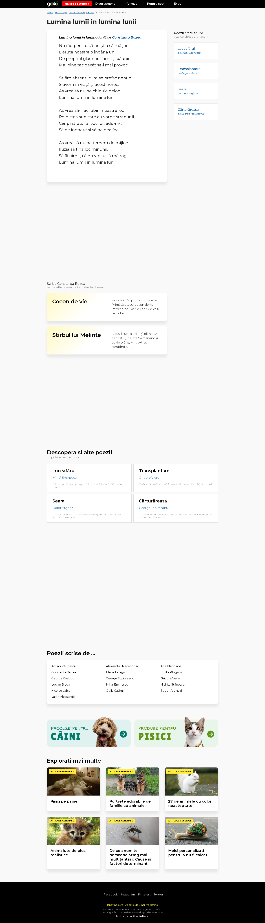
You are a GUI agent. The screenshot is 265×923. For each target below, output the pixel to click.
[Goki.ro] (52, 3)
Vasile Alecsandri (63, 697)
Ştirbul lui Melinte (76, 335)
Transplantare (154, 470)
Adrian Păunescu (63, 666)
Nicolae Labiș (60, 690)
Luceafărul (64, 470)
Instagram (128, 894)
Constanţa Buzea (126, 37)
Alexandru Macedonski (122, 666)
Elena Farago (115, 672)
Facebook (111, 894)
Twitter (158, 894)
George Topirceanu (153, 508)
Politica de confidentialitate (132, 916)
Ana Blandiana (171, 666)
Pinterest (144, 894)
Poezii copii (61, 12)
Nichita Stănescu (173, 684)
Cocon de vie (69, 301)
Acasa (50, 12)
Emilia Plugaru (171, 672)
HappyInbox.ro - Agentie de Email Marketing (132, 904)
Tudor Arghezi (63, 508)
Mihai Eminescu (64, 477)
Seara (58, 501)
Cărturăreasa (153, 501)
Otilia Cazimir (115, 690)
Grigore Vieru (149, 477)
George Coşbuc (62, 678)
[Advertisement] (107, 233)
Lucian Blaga (60, 684)
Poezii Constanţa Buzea (81, 12)
